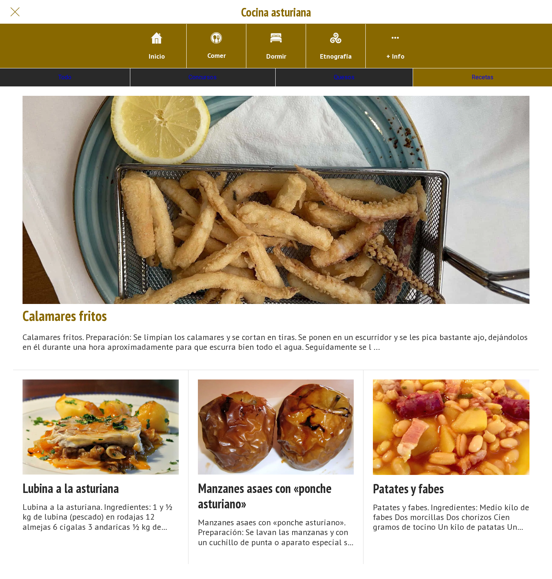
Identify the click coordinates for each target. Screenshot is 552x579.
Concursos (203, 77)
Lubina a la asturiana (71, 488)
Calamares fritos (65, 315)
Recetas (482, 77)
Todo (64, 77)
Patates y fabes (408, 488)
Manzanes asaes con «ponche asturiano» (265, 496)
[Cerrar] (15, 12)
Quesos (344, 77)
